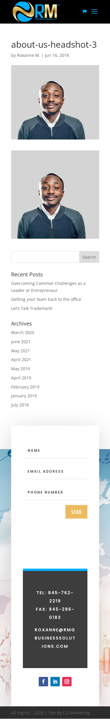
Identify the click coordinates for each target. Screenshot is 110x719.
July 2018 (20, 405)
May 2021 (20, 350)
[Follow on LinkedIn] (55, 681)
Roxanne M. (28, 55)
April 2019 (21, 378)
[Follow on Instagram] (67, 681)
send (76, 512)
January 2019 (24, 395)
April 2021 (21, 359)
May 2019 (20, 368)
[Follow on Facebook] (43, 681)
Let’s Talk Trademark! (32, 308)
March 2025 (22, 332)
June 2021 (21, 341)
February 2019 (25, 387)
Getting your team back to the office (46, 299)
